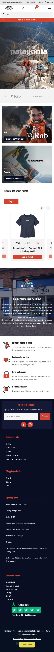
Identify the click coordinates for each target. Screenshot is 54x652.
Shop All (11, 201)
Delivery (8, 444)
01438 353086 (10, 582)
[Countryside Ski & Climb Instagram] (30, 424)
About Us (8, 478)
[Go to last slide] (6, 96)
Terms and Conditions (12, 455)
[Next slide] (50, 20)
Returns (8, 452)
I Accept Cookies (27, 645)
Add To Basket (27, 257)
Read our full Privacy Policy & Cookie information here (27, 639)
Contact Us (9, 599)
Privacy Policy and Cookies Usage (16, 459)
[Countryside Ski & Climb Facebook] (23, 424)
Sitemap (8, 482)
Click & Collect (10, 448)
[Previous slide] (4, 20)
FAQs (7, 486)
